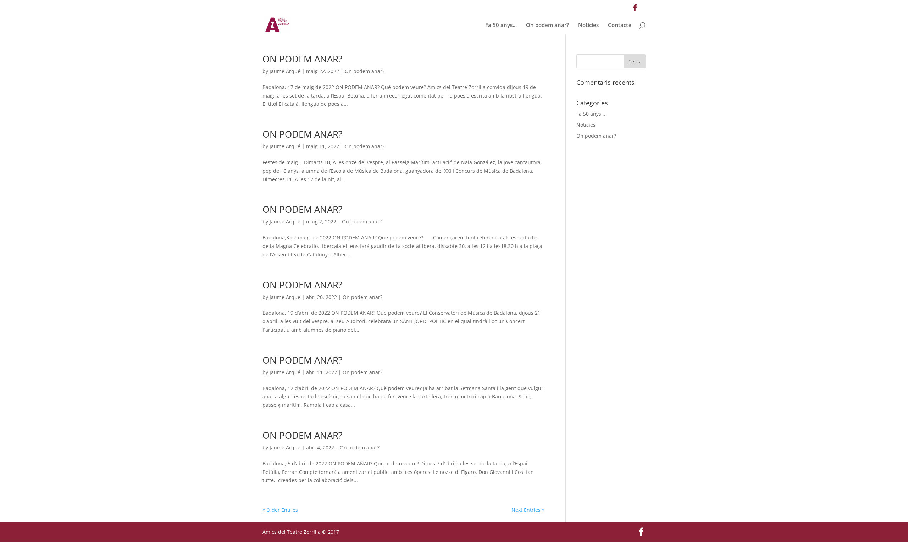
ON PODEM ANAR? (302, 58)
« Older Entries (280, 510)
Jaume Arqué (285, 71)
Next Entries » (527, 510)
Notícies (588, 25)
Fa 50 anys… (501, 25)
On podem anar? (547, 25)
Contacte (619, 25)
